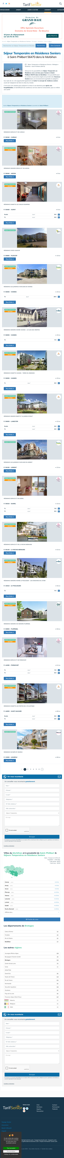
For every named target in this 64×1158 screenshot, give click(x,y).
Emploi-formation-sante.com (48, 1141)
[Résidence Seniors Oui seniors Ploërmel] (32, 611)
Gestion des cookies (47, 1149)
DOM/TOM (8, 970)
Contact (54, 1105)
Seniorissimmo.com (28, 1140)
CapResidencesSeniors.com (30, 1141)
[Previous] (21, 769)
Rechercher (41, 46)
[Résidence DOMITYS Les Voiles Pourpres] (32, 192)
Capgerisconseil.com (40, 1140)
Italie (34, 1007)
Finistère (31, 935)
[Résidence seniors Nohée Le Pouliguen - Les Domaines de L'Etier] (32, 568)
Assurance (5, 1125)
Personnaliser (11, 1151)
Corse (31, 967)
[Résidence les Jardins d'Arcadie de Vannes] (32, 274)
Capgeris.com (52, 1140)
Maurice (34, 1000)
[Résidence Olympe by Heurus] (32, 739)
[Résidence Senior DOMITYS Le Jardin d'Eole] (32, 403)
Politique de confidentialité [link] (11, 1154)
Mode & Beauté (7, 1128)
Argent (18, 10)
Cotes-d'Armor (31, 931)
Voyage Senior (5, 10)
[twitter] (6, 3)
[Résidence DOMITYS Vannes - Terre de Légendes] (32, 360)
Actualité (60, 10)
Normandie (31, 983)
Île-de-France (31, 980)
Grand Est (31, 973)
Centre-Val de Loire (31, 963)
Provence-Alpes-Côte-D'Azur (31, 997)
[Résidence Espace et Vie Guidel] (32, 486)
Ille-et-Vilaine (31, 938)
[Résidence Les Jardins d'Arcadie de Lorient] (32, 449)
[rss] (9, 3)
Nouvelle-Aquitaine (31, 987)
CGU (38, 1105)
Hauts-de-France (31, 977)
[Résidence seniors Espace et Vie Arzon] (32, 155)
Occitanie (31, 990)
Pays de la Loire (31, 993)
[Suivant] (42, 769)
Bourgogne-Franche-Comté (31, 957)
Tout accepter (11, 1148)
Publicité (55, 1109)
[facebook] (3, 3)
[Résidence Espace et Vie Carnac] (32, 119)
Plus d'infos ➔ (10, 140)
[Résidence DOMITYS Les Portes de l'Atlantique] (32, 693)
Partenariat (55, 1107)
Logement (47, 10)
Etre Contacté (55, 46)
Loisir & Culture (33, 10)
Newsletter (40, 1111)
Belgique (34, 1003)
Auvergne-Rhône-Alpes (31, 953)
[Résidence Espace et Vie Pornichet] (32, 647)
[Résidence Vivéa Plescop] (32, 238)
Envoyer (32, 837)
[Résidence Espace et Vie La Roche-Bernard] (32, 532)
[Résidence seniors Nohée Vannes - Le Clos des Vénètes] (32, 317)
